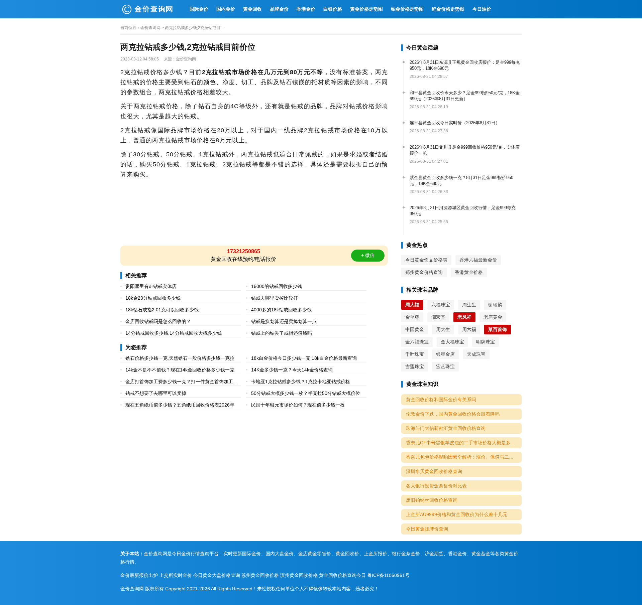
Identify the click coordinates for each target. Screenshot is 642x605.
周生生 (469, 304)
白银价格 (332, 9)
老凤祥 (464, 317)
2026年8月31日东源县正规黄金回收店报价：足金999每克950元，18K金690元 (465, 65)
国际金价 (199, 9)
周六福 (469, 329)
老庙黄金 (493, 317)
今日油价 (481, 9)
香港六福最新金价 (478, 260)
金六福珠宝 (417, 341)
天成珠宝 (476, 354)
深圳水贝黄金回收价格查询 (434, 471)
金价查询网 (150, 27)
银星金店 (445, 354)
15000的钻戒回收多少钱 (276, 286)
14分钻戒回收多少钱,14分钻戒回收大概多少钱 (173, 333)
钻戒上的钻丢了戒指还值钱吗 (281, 333)
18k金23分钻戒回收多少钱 (153, 298)
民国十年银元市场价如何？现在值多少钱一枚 (298, 405)
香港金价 (306, 9)
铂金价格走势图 (407, 9)
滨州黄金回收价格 (299, 575)
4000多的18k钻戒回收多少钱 (281, 309)
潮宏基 (438, 317)
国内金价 (225, 9)
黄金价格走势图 (366, 9)
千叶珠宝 (414, 354)
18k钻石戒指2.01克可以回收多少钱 (162, 309)
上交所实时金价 (175, 575)
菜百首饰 (497, 329)
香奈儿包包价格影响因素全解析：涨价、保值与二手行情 (464, 457)
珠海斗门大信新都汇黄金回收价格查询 (446, 428)
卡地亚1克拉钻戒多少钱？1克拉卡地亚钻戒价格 (300, 381)
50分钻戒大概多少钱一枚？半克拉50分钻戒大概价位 (305, 393)
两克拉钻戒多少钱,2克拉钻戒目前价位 (195, 27)
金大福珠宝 (452, 341)
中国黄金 (414, 329)
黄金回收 (252, 9)
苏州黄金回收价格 (260, 575)
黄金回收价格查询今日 (342, 575)
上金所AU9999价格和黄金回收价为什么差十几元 (456, 514)
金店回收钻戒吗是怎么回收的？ (158, 321)
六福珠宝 (440, 304)
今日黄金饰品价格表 (426, 260)
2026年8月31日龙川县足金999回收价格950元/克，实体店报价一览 (465, 150)
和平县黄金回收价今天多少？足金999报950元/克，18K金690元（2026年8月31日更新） (465, 95)
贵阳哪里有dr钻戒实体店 (151, 286)
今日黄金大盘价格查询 (216, 575)
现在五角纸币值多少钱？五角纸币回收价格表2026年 (179, 405)
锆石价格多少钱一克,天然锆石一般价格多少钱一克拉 (179, 358)
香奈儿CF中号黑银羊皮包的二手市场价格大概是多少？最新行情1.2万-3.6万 (464, 442)
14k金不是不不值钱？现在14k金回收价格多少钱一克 (179, 369)
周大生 (443, 329)
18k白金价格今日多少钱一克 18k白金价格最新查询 (304, 358)
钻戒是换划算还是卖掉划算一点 (284, 321)
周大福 (412, 304)
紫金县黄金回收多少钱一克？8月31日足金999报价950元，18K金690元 (461, 180)
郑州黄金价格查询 (424, 272)
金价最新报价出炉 (139, 575)
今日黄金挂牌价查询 (427, 529)
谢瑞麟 (495, 304)
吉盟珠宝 (414, 366)
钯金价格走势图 (448, 9)
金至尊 (412, 317)
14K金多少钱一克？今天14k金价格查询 (292, 369)
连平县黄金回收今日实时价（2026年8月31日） (455, 122)
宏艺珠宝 (445, 366)
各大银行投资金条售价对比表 (436, 485)
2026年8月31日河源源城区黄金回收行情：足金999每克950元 (463, 210)
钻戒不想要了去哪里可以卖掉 (155, 393)
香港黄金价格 (469, 272)
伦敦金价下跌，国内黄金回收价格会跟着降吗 (453, 414)
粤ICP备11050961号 (388, 575)
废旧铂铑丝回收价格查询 (431, 500)
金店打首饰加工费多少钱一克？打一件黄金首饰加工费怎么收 (181, 382)
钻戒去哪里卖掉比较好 (274, 298)
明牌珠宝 (485, 341)
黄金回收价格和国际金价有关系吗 (441, 399)
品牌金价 (279, 9)
